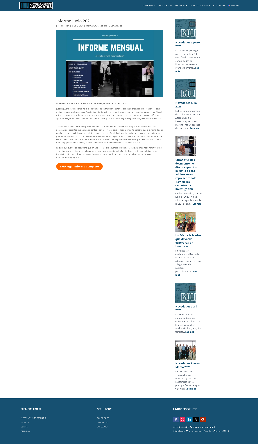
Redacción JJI (65, 25)
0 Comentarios (115, 25)
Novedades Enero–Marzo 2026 (187, 365)
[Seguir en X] (196, 419)
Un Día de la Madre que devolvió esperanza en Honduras (188, 241)
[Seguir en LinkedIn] (189, 419)
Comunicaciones (199, 5)
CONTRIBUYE (219, 5)
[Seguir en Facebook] (176, 419)
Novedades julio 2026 (186, 104)
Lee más (194, 128)
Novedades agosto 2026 (187, 44)
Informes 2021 (92, 25)
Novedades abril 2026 (186, 308)
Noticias (103, 25)
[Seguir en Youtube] (203, 419)
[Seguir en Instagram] (182, 419)
